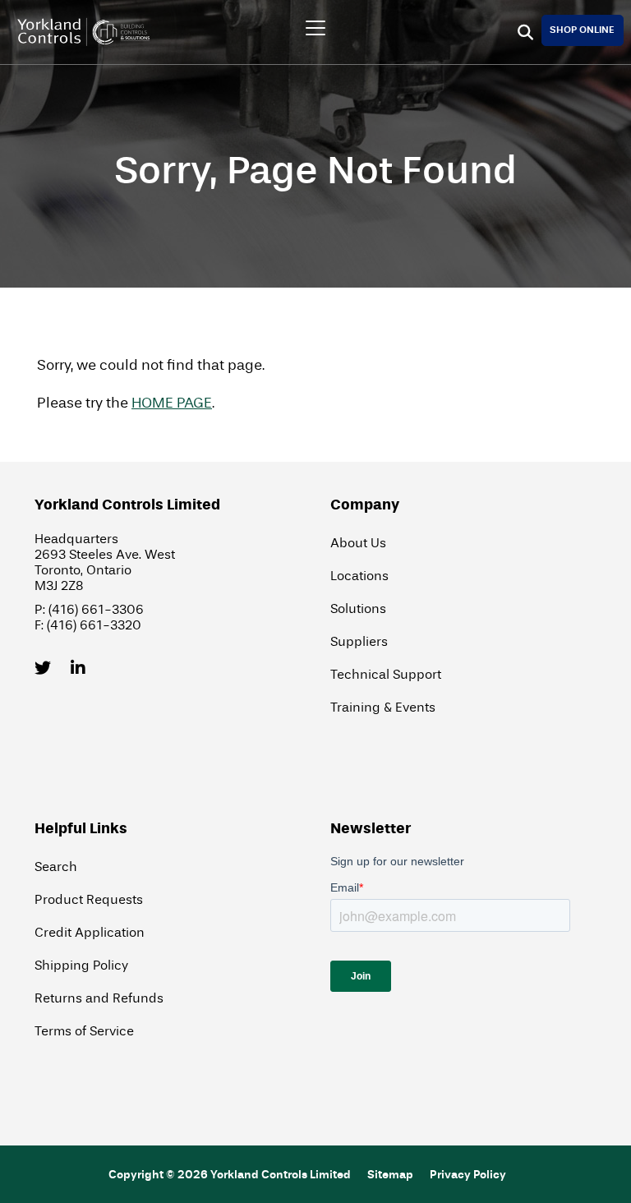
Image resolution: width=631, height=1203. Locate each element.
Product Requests (89, 899)
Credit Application (90, 932)
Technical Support (385, 674)
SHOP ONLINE (582, 29)
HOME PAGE (171, 403)
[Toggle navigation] (315, 28)
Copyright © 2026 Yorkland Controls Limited (229, 1175)
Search (56, 866)
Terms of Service (84, 1031)
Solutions (358, 608)
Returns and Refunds (99, 998)
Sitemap (390, 1175)
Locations (359, 575)
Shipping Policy (81, 965)
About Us (358, 543)
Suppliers (359, 641)
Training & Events (382, 707)
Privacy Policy (468, 1175)
